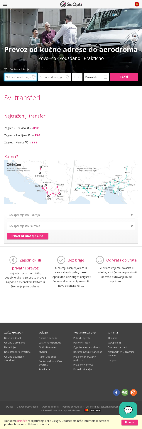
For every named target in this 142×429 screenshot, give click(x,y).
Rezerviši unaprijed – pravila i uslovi (61, 410)
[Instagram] (133, 392)
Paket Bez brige (47, 356)
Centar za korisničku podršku (50, 363)
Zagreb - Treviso (21, 128)
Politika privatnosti (72, 406)
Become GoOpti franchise (87, 351)
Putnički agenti (81, 338)
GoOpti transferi (48, 347)
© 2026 (9, 406)
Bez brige (76, 260)
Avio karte (44, 369)
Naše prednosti (12, 338)
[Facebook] (116, 392)
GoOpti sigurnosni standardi (14, 358)
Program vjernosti (83, 364)
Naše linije (10, 347)
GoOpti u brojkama (15, 342)
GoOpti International (27, 406)
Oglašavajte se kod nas (86, 347)
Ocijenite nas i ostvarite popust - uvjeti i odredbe (110, 406)
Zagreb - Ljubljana (22, 135)
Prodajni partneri (117, 347)
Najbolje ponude (48, 338)
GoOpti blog (114, 342)
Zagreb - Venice (20, 142)
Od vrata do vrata (121, 260)
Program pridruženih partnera (85, 358)
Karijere (112, 360)
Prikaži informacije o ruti (27, 236)
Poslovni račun (81, 342)
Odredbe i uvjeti (50, 406)
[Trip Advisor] (124, 392)
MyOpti (43, 351)
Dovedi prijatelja (82, 369)
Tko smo (112, 338)
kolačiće (22, 421)
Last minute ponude (50, 342)
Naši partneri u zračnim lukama (121, 353)
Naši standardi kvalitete (17, 351)
